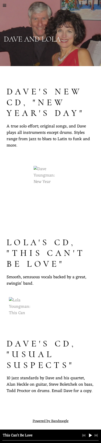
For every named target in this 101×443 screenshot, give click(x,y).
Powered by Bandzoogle (51, 421)
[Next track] (96, 435)
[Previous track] (84, 435)
